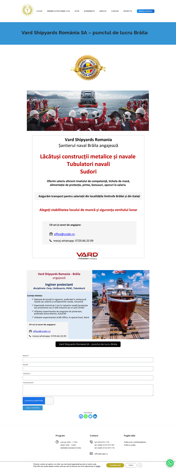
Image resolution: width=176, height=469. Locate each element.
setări (98, 466)
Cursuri (115, 11)
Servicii (102, 11)
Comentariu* (28, 382)
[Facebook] (81, 416)
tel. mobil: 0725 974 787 (104, 445)
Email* (25, 364)
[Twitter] (90, 416)
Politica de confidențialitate (135, 442)
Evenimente (89, 11)
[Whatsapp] (86, 416)
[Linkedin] (95, 416)
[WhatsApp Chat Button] (170, 463)
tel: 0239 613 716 (101, 442)
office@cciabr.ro (101, 454)
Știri (77, 11)
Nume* (26, 355)
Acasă (39, 11)
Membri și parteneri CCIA (58, 11)
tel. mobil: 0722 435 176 (104, 448)
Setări (131, 465)
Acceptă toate (115, 465)
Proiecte (128, 11)
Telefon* (27, 373)
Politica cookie (130, 445)
